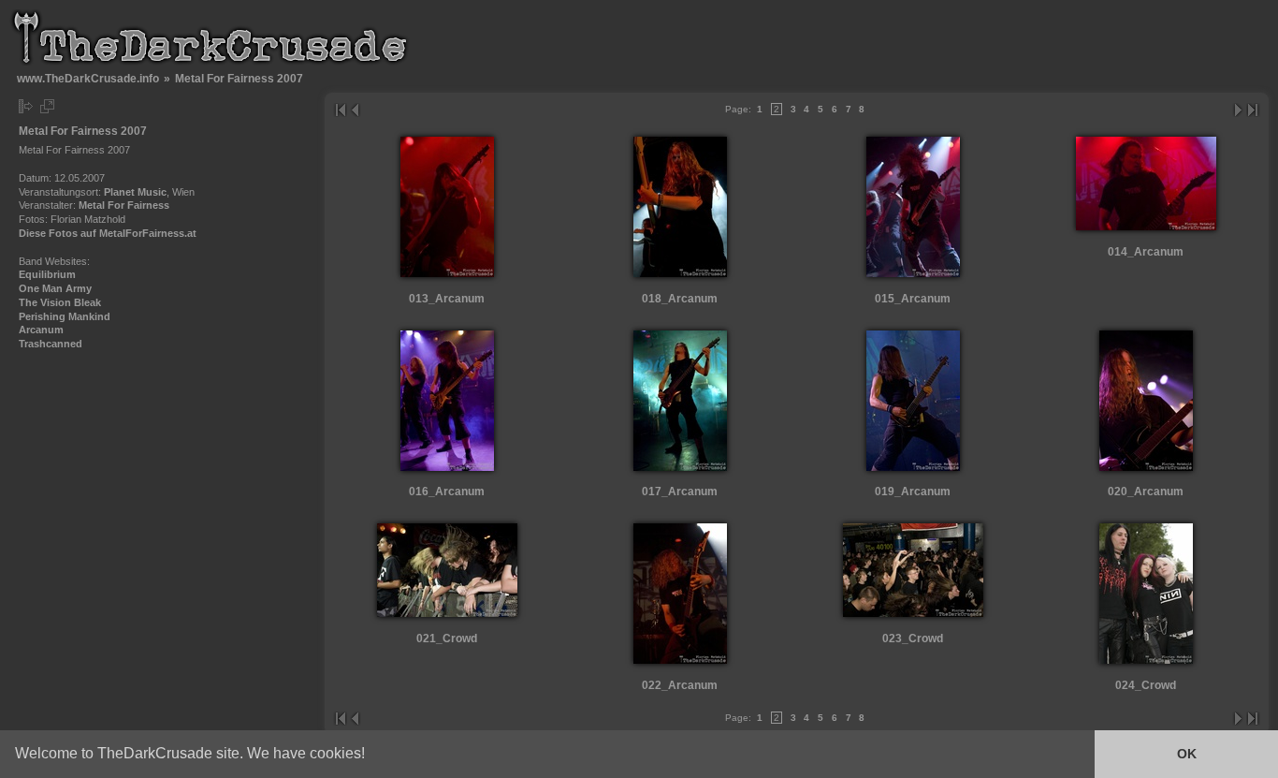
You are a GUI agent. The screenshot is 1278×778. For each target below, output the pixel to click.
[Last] (1253, 110)
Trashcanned (50, 343)
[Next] (1239, 110)
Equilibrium (47, 274)
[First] (340, 110)
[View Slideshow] (47, 106)
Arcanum (41, 329)
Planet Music (135, 192)
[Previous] (354, 110)
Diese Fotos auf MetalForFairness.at (107, 233)
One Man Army (55, 288)
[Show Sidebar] (26, 106)
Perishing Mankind (64, 316)
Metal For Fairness (124, 205)
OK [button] (1187, 753)
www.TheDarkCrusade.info (88, 78)
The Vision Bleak (60, 302)
